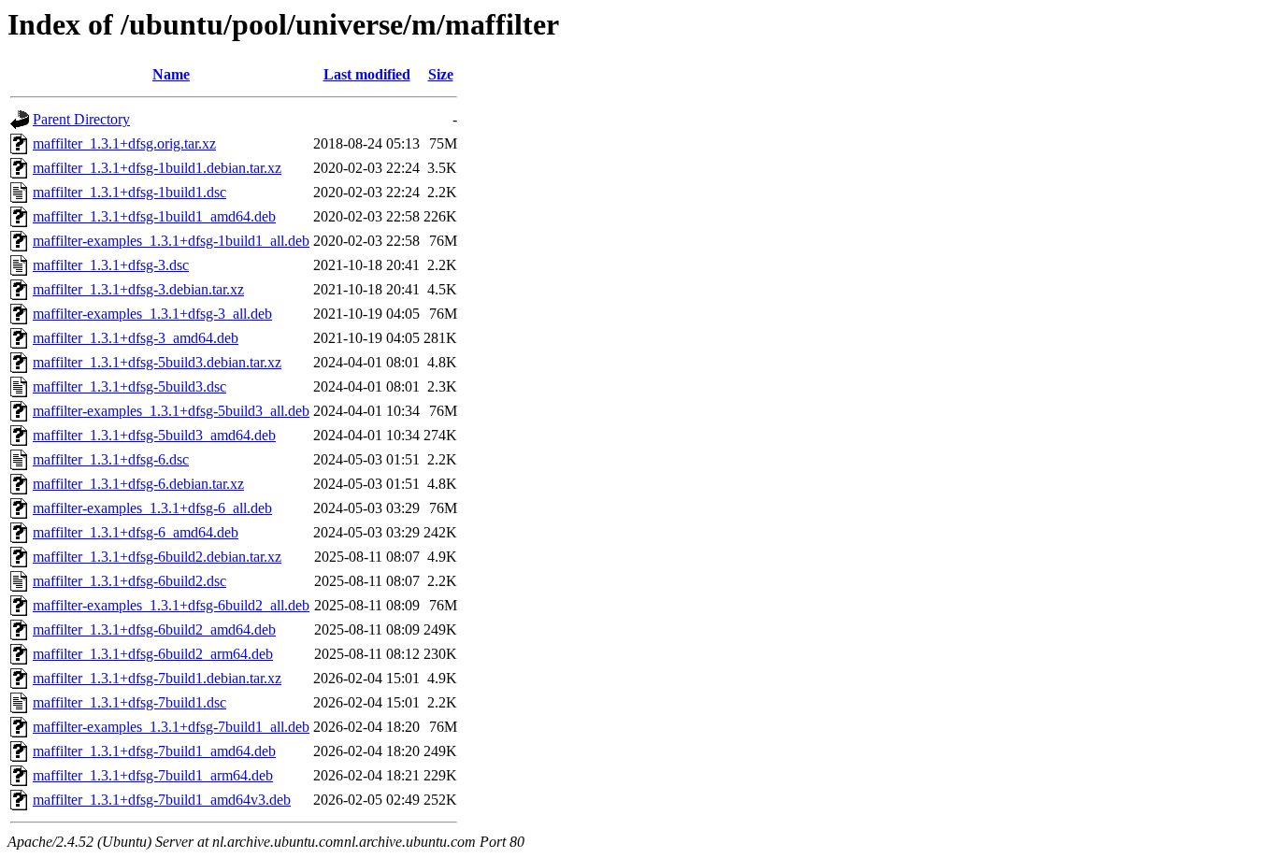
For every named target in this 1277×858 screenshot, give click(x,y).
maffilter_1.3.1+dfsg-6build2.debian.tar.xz (157, 557)
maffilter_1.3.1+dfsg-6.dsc (111, 459)
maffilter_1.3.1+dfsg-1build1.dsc (129, 192)
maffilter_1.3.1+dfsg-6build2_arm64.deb (153, 654)
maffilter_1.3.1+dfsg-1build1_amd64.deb (154, 216)
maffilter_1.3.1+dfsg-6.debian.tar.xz (138, 484)
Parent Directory (81, 119)
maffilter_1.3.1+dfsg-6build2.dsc (129, 581)
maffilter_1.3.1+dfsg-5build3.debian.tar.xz (157, 362)
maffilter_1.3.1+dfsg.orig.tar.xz (124, 143)
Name (171, 74)
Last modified (366, 74)
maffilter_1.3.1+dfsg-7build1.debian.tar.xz (157, 678)
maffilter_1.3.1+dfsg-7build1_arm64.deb (153, 775)
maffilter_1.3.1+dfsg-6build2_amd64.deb (154, 629)
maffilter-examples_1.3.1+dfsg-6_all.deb (152, 508)
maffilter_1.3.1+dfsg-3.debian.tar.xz (138, 289)
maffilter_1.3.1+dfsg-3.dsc (111, 265)
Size (440, 74)
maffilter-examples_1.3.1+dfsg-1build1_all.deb (171, 241)
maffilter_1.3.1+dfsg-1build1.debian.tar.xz (157, 168)
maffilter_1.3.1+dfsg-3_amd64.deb (135, 338)
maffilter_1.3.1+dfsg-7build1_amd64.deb (154, 751)
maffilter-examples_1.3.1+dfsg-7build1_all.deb (171, 727)
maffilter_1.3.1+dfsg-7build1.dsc (129, 702)
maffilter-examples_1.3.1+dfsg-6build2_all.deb (171, 605)
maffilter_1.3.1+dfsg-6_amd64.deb (135, 532)
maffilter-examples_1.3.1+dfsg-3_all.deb (152, 314)
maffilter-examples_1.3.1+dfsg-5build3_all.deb (171, 411)
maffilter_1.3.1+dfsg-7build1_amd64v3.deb (162, 800)
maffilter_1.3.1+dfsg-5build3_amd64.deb (154, 435)
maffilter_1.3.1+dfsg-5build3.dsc (129, 386)
